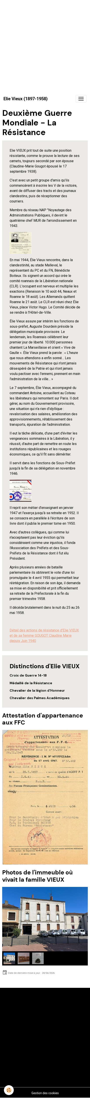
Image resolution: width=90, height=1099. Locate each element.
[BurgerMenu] (81, 98)
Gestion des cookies (45, 1093)
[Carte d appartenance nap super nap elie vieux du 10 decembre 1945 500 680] (20, 243)
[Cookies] (9, 1090)
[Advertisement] (45, 45)
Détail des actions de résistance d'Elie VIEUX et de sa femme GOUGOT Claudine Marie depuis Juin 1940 (44, 635)
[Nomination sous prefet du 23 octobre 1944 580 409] (20, 491)
